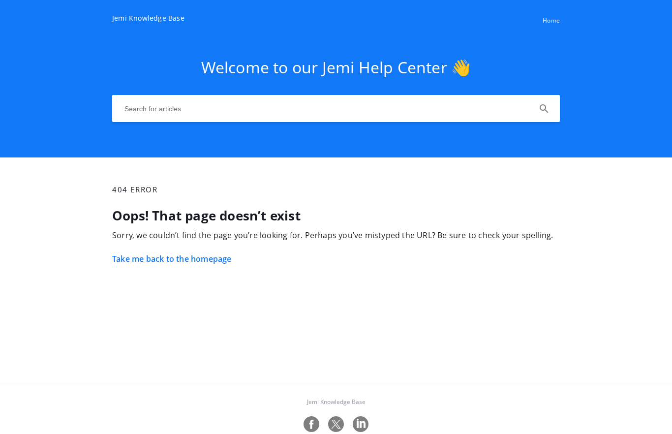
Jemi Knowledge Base (336, 402)
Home (551, 20)
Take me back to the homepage (172, 258)
